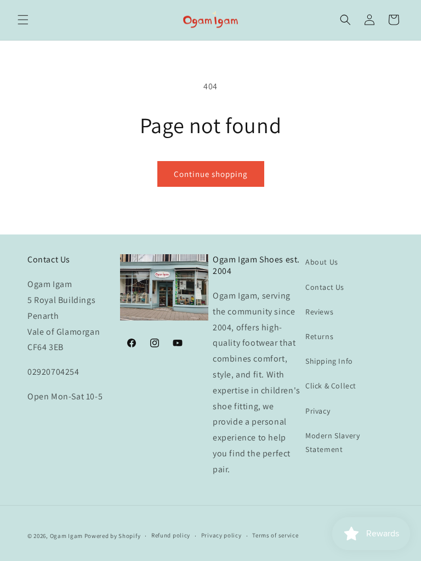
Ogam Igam (66, 536)
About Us (321, 262)
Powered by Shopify (112, 536)
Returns (319, 336)
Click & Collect (330, 386)
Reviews (319, 312)
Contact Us (324, 287)
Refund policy (170, 535)
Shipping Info (329, 361)
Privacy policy (221, 535)
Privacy (317, 411)
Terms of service (275, 535)
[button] (23, 20)
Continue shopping (211, 174)
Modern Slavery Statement (332, 442)
